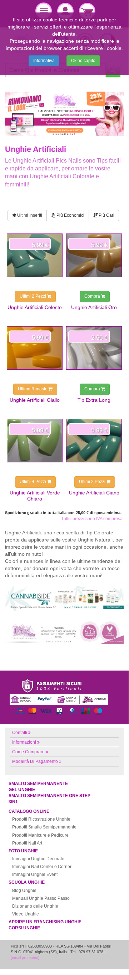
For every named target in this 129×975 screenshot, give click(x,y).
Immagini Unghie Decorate (38, 858)
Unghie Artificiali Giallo (35, 400)
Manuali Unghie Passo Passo (41, 898)
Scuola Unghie (27, 882)
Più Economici (69, 215)
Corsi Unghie (24, 927)
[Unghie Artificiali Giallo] (35, 348)
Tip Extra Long (94, 400)
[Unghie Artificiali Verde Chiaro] (35, 440)
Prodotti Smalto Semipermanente (44, 827)
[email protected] (25, 957)
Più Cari (106, 215)
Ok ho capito (83, 60)
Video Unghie (25, 914)
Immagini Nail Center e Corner (41, 866)
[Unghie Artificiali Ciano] (94, 440)
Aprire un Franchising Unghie (45, 921)
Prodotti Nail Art (27, 843)
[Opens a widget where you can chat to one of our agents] (101, 960)
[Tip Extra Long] (94, 348)
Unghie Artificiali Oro (94, 307)
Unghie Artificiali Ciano (94, 493)
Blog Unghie (24, 890)
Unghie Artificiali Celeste (35, 307)
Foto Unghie (23, 850)
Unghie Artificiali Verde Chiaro (35, 495)
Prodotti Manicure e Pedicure (40, 835)
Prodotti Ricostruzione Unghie (41, 819)
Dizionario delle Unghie (35, 906)
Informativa (44, 60)
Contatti (19, 732)
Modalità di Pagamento (35, 761)
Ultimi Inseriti (29, 215)
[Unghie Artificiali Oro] (94, 255)
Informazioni (24, 742)
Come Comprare (28, 751)
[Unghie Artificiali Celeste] (35, 255)
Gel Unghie (22, 789)
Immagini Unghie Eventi (35, 874)
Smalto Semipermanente (38, 783)
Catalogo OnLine (29, 811)
